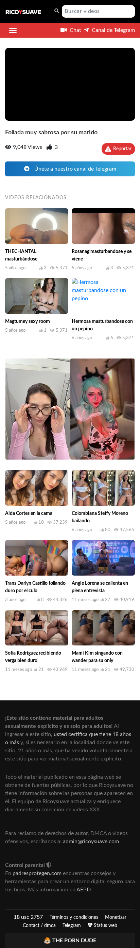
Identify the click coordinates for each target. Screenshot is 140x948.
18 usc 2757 (28, 917)
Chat (74, 30)
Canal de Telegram (112, 30)
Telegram (72, 925)
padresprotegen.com (37, 873)
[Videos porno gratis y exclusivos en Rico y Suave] (23, 11)
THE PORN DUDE (74, 940)
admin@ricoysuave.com (91, 841)
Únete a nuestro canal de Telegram (74, 169)
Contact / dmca (39, 925)
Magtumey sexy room (27, 321)
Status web (104, 925)
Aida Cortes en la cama (28, 513)
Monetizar (115, 917)
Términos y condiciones (74, 917)
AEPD (83, 889)
